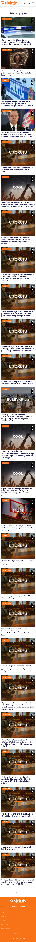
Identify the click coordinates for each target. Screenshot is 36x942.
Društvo (5, 751)
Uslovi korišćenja (5, 924)
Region (5, 80)
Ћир (24, 3)
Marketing (3, 916)
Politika (5, 286)
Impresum (3, 912)
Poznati (6, 177)
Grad (5, 389)
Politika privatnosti (5, 928)
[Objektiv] (9, 3)
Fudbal (6, 500)
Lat (21, 3)
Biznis (5, 821)
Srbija (5, 640)
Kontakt (3, 920)
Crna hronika (7, 19)
